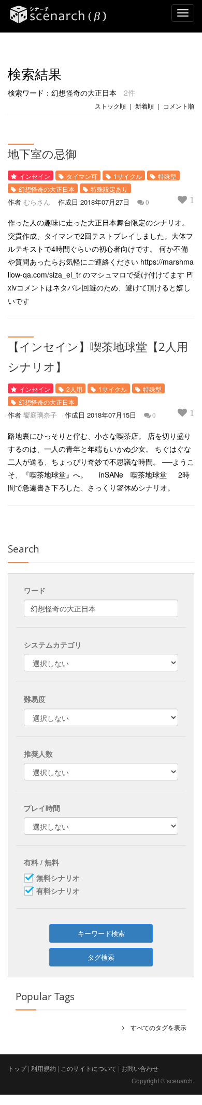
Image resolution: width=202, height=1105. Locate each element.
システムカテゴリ (53, 644)
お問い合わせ (139, 1068)
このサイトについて (89, 1068)
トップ (17, 1068)
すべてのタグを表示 (155, 1027)
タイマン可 (81, 176)
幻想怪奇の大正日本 (47, 189)
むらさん (36, 202)
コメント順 (178, 105)
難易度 (35, 699)
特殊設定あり (109, 189)
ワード (35, 590)
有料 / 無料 (41, 862)
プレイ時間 (42, 808)
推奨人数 (38, 753)
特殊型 (167, 176)
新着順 (144, 105)
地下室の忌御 (42, 153)
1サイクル (127, 176)
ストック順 (110, 105)
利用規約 (43, 1068)
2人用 (74, 389)
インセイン (34, 176)
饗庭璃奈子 (40, 415)
